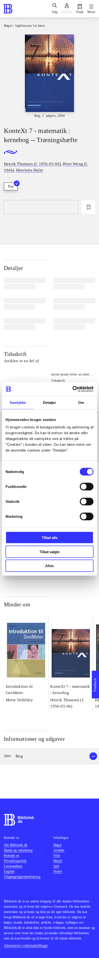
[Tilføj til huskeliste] (88, 207)
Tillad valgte (49, 552)
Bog (10, 186)
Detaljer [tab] (49, 402)
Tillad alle (49, 538)
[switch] (86, 487)
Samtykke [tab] (18, 402)
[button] (49, 756)
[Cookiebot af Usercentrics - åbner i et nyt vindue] (72, 389)
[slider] (49, 76)
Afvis (49, 566)
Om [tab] (81, 402)
